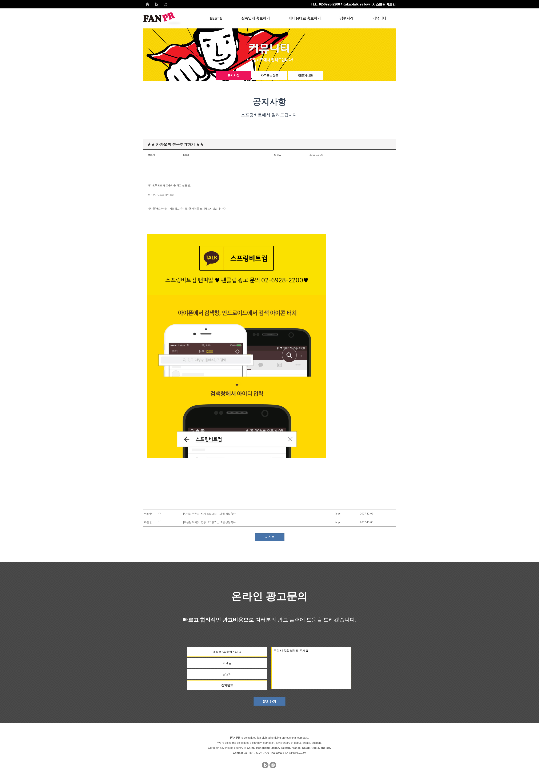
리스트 (269, 537)
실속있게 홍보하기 (255, 18)
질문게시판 (305, 75)
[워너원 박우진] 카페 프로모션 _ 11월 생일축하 (209, 513)
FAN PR (171, 18)
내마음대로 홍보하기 (304, 18)
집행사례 (346, 18)
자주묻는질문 (269, 75)
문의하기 (269, 701)
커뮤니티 (379, 18)
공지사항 (233, 75)
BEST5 (216, 18)
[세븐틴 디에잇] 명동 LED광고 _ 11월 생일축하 (209, 522)
